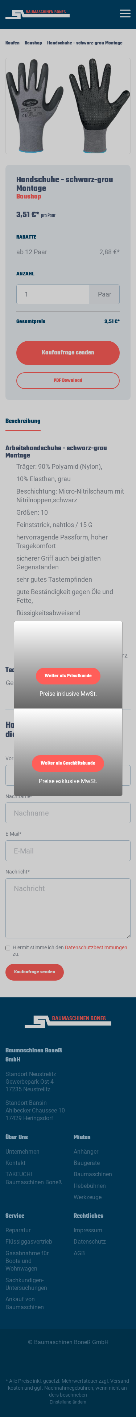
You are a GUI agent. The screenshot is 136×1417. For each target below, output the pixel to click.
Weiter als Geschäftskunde (68, 763)
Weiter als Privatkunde (68, 676)
